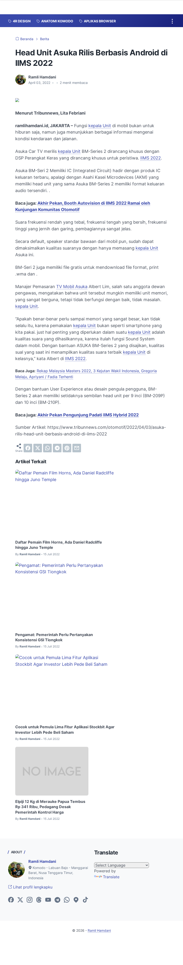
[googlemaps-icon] (76, 900)
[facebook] (28, 448)
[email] (76, 448)
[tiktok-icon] (85, 900)
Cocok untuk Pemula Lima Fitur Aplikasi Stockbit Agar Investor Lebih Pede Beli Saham (65, 729)
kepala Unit (99, 125)
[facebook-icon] (11, 900)
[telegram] (57, 448)
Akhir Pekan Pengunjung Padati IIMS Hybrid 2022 (88, 414)
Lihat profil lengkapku (32, 887)
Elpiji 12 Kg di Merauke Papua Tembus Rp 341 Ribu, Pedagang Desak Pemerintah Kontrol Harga (50, 807)
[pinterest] (67, 448)
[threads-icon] (39, 900)
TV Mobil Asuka (71, 286)
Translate (111, 876)
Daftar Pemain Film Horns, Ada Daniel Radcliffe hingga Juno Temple (58, 545)
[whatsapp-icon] (67, 900)
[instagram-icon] (29, 900)
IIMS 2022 (150, 157)
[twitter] (37, 448)
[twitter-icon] (20, 900)
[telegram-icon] (57, 900)
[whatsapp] (47, 448)
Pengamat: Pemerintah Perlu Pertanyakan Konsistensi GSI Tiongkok (54, 637)
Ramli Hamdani (42, 861)
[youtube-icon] (48, 900)
